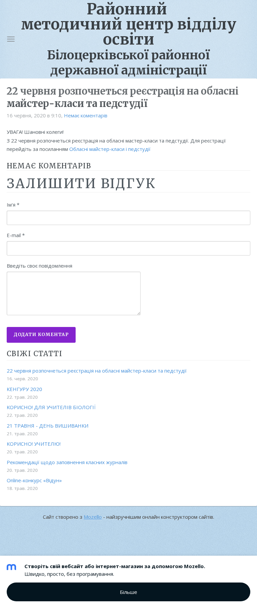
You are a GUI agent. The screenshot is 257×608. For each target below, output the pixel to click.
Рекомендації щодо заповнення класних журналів (67, 462)
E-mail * (16, 235)
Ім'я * (13, 204)
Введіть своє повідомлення (39, 265)
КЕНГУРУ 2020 (24, 389)
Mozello (93, 516)
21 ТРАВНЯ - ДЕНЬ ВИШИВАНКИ (47, 425)
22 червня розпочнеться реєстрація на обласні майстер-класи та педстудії (97, 370)
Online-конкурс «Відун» (34, 480)
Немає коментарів (85, 115)
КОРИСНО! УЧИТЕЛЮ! (34, 443)
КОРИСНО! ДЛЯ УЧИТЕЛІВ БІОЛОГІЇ (51, 407)
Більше (128, 592)
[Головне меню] (11, 39)
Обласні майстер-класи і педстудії (110, 149)
